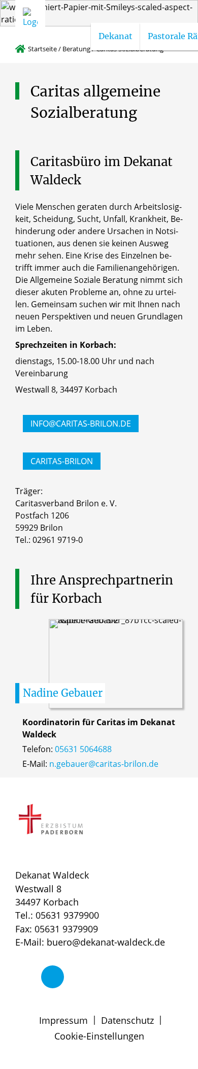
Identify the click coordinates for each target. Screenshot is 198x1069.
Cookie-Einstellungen (99, 1036)
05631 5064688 (83, 749)
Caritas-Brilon (61, 461)
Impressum (63, 1020)
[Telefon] (52, 976)
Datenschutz (127, 1020)
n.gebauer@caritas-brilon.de (103, 763)
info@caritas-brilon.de (80, 423)
